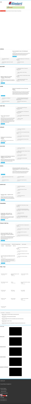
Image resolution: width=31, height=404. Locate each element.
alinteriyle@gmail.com (3, 400)
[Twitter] (14, 386)
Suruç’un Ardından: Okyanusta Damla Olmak (23, 115)
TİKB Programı (13, 290)
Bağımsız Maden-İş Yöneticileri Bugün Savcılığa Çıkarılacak (15, 25)
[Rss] (12, 386)
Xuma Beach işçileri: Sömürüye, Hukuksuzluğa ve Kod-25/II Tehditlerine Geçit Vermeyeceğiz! (22, 36)
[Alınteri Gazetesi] (15, 3)
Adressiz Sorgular (13, 298)
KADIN (1, 86)
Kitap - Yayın (2, 266)
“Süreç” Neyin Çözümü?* (5, 115)
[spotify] (19, 386)
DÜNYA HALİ (3, 184)
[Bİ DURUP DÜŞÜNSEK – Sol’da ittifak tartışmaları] (0, 382)
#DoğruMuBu (3, 203)
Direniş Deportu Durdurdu (5, 58)
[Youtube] (16, 386)
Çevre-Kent (2, 146)
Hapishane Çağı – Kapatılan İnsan (7, 194)
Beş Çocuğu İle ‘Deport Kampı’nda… (22, 101)
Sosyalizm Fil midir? (3, 298)
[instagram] (17, 386)
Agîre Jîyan (2, 105)
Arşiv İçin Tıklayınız (3, 388)
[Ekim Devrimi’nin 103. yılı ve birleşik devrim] (5, 382)
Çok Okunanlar (8, 312)
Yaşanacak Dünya (3, 391)
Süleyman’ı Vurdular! (20, 118)
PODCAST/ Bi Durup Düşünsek (5, 244)
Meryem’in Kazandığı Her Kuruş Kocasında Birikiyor (25, 25)
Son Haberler (3, 312)
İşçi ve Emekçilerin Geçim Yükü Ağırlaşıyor (20, 51)
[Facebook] (13, 386)
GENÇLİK (2, 127)
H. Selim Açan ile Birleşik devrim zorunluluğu (23, 253)
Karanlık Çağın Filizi (3, 306)
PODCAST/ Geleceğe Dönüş (16, 244)
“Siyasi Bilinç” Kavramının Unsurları (22, 189)
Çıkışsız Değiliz (23, 290)
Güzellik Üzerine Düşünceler (5, 101)
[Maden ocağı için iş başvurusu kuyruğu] (6, 382)
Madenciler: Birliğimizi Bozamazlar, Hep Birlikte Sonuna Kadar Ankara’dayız (13, 318)
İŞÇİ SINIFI (2, 66)
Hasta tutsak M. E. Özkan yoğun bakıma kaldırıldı (9, 316)
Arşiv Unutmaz (24, 244)
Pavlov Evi (19, 192)
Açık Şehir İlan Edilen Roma (21, 195)
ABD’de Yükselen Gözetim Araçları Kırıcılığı (14, 44)
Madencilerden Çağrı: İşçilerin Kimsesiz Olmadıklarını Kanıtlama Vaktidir (7, 36)
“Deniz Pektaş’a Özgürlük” (21, 176)
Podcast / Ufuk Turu (4, 223)
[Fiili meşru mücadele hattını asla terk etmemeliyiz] (4, 382)
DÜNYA (1, 165)
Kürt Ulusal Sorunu (3, 290)
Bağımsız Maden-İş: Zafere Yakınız (22, 72)
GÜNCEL (2, 49)
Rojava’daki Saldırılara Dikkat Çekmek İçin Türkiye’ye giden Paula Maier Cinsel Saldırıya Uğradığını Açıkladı (22, 99)
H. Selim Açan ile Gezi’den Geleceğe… (22, 256)
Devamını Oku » (14, 56)
